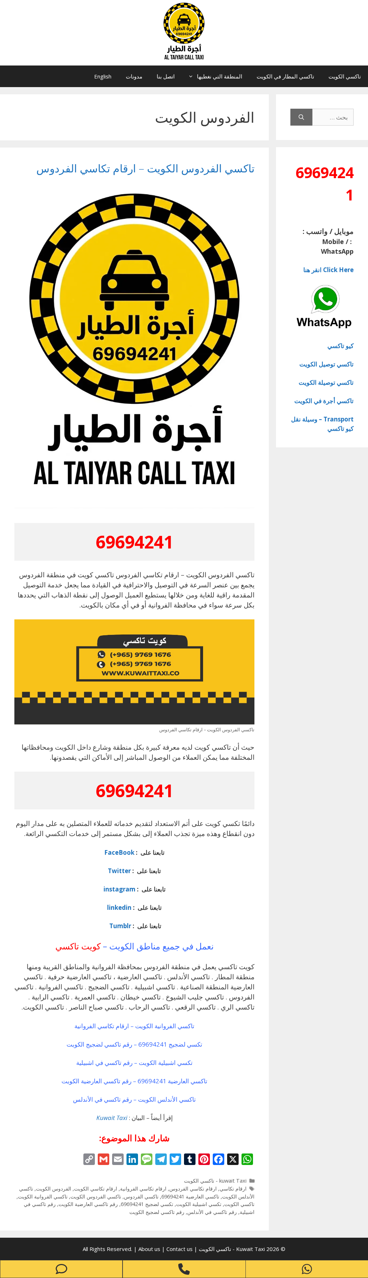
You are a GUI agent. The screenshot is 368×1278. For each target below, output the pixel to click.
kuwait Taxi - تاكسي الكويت (215, 1180)
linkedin (119, 907)
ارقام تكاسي (233, 1188)
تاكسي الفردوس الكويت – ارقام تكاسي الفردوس (145, 168)
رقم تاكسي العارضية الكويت (88, 1204)
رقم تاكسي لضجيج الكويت (156, 1212)
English (102, 76)
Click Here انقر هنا (328, 270)
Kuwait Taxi (111, 1118)
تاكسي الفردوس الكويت (95, 1196)
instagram (119, 889)
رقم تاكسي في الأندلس (212, 1212)
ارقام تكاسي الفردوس (193, 1188)
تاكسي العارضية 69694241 (190, 1196)
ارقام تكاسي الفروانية (143, 1188)
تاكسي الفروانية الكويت (43, 1196)
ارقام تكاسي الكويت (95, 1188)
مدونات (134, 76)
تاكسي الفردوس (141, 1196)
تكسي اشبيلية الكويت (198, 1204)
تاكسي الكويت (344, 76)
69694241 (134, 542)
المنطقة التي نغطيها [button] (219, 76)
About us (150, 1248)
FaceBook (119, 852)
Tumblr (119, 926)
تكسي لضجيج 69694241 (147, 1204)
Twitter (119, 871)
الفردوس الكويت (53, 1188)
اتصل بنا (166, 76)
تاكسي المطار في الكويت (285, 76)
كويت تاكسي (78, 946)
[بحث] (301, 117)
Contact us (179, 1248)
